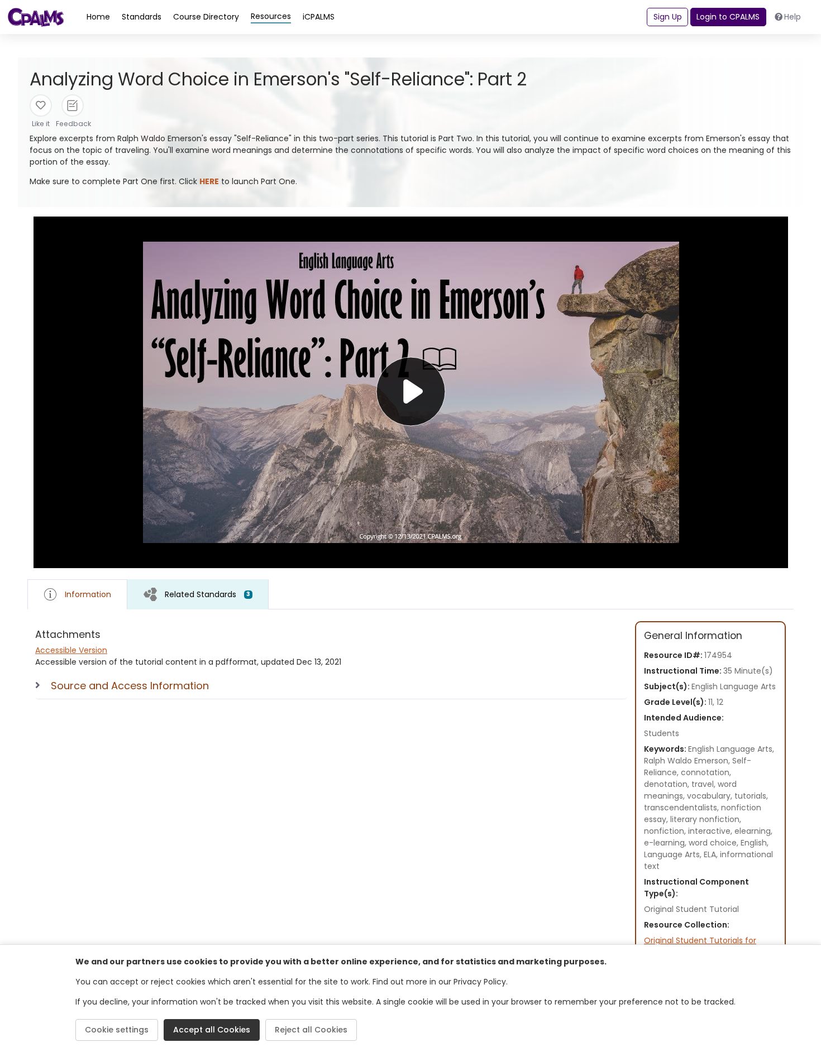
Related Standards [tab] (207, 594)
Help (792, 16)
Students (661, 733)
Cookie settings (117, 1029)
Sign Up (667, 16)
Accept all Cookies (211, 1029)
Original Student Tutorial (691, 909)
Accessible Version (71, 650)
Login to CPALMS (728, 16)
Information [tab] (88, 594)
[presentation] (198, 594)
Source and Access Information (130, 686)
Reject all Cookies (311, 1029)
